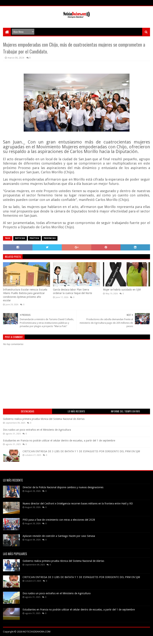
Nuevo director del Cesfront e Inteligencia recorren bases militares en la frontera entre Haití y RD (78, 503)
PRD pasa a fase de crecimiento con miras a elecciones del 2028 (59, 519)
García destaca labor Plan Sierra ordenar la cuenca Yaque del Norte (72, 291)
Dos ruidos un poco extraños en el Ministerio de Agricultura (37, 429)
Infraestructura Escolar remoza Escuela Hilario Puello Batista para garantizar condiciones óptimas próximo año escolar (25, 295)
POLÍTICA (34, 238)
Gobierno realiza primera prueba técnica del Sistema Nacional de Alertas (44, 418)
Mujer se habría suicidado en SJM (122, 289)
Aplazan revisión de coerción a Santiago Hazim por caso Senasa (59, 535)
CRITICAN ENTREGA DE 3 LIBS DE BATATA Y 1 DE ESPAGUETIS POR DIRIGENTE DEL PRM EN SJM (81, 451)
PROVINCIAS (50, 238)
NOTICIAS (20, 238)
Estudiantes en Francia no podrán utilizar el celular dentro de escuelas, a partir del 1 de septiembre (59, 440)
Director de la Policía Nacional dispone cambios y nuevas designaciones (63, 487)
